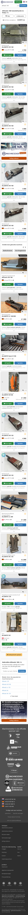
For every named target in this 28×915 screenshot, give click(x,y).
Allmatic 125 (5, 681)
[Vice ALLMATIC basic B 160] (14, 343)
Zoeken (24, 5)
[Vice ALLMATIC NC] (14, 622)
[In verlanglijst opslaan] (25, 46)
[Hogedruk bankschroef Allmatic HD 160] (14, 264)
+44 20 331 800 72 (10, 804)
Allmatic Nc (5, 690)
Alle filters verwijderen (10, 20)
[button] (26, 1)
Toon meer (14, 696)
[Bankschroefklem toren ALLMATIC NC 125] (14, 543)
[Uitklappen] (14, 61)
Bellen (21, 55)
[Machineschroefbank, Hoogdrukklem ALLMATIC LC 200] (14, 502)
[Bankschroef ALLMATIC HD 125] (14, 422)
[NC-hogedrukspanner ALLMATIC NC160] (14, 382)
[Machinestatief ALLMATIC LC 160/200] (14, 303)
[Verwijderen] (18, 5)
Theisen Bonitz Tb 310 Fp (14, 817)
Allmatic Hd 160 (6, 684)
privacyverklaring (6, 910)
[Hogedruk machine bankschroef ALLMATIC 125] (14, 583)
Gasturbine (8, 813)
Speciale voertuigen (18, 813)
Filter (8, 16)
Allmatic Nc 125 (6, 693)
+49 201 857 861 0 (10, 801)
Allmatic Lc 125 (6, 687)
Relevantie (20, 16)
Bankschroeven (7, 250)
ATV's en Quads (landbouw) (14, 820)
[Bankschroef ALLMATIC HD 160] (14, 34)
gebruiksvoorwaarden (16, 910)
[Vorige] (2, 34)
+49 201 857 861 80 (10, 799)
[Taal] (24, 1)
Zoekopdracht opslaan (14, 655)
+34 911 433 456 (9, 806)
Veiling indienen (14, 158)
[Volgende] (25, 34)
